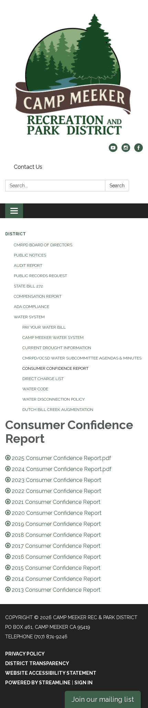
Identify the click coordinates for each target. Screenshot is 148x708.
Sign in (83, 682)
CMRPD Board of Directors (43, 245)
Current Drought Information (56, 347)
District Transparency (37, 663)
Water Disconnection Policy (53, 399)
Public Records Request (40, 275)
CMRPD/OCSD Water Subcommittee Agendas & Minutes (81, 358)
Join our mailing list (103, 699)
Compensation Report (38, 296)
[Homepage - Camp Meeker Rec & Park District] (74, 75)
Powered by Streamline (38, 682)
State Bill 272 (28, 286)
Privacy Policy (25, 654)
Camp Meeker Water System (53, 337)
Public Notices (30, 255)
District (15, 234)
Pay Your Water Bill (44, 327)
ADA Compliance (31, 306)
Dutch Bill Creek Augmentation (57, 409)
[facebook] (138, 150)
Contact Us (28, 167)
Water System (29, 317)
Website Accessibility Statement (50, 673)
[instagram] (125, 150)
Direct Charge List (43, 378)
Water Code (35, 389)
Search (117, 185)
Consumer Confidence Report (55, 368)
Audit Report (28, 265)
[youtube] (113, 150)
